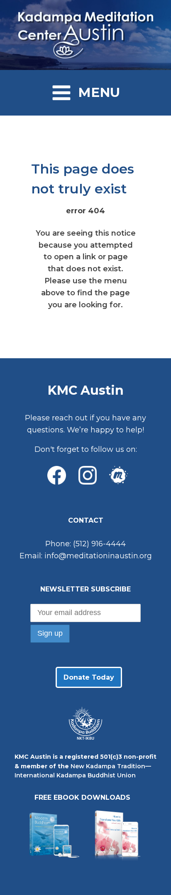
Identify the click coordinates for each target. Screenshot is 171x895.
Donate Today (89, 677)
